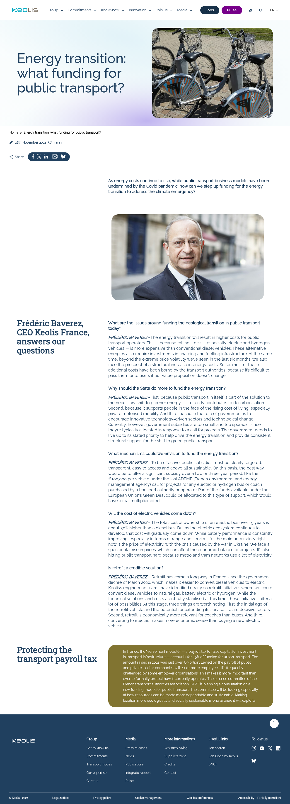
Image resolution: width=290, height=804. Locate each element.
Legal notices (60, 798)
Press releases (136, 748)
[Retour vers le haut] (274, 723)
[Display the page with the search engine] (260, 10)
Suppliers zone (175, 756)
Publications (135, 764)
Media (182, 10)
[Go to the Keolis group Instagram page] (253, 749)
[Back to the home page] (25, 10)
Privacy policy (102, 798)
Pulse (130, 781)
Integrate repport (138, 773)
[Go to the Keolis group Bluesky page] (253, 762)
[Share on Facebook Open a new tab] (33, 156)
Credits (169, 764)
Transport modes (99, 764)
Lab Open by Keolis (223, 756)
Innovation (137, 10)
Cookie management (148, 798)
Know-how (110, 10)
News (130, 756)
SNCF (213, 764)
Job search (217, 748)
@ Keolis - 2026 (18, 798)
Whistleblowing (176, 748)
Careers (92, 781)
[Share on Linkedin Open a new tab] (46, 156)
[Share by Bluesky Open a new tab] (63, 156)
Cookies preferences (200, 797)
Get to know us (98, 748)
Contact (170, 773)
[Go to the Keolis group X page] (270, 749)
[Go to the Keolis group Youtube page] (262, 749)
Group (53, 10)
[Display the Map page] (250, 10)
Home (14, 132)
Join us (162, 10)
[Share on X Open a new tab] (39, 156)
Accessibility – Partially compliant (259, 798)
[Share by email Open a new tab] (54, 156)
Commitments (80, 10)
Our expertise (96, 773)
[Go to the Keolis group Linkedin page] (278, 749)
